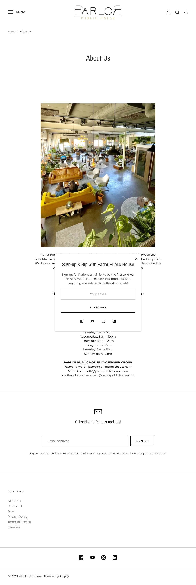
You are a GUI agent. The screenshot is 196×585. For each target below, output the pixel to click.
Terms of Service (19, 522)
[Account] (168, 12)
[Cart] (186, 12)
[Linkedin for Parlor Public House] (114, 322)
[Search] (177, 12)
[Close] (136, 258)
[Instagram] (103, 322)
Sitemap (14, 527)
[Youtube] (92, 322)
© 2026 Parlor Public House (25, 576)
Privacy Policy (17, 516)
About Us (14, 500)
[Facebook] (81, 322)
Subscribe (98, 307)
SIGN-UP (142, 440)
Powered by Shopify (56, 576)
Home (12, 31)
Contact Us (15, 506)
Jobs (11, 511)
